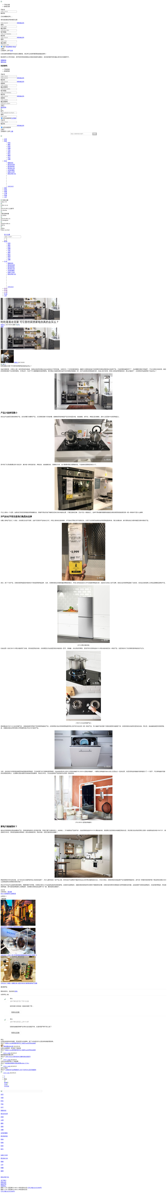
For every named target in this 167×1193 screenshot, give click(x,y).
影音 (9, 146)
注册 (11, 131)
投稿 (5, 195)
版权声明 (3, 1184)
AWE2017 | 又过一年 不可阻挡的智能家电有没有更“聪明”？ (19, 955)
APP (5, 197)
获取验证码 (20, 23)
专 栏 (5, 261)
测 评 (5, 288)
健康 (9, 155)
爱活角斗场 (11, 168)
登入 (5, 234)
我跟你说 (10, 163)
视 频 (5, 290)
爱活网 (10, 892)
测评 (5, 188)
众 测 (5, 292)
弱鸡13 (3, 324)
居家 (9, 152)
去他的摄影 (11, 170)
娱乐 (9, 153)
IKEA (2, 893)
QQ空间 (6, 1086)
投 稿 (5, 294)
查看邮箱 (3, 60)
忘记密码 (13, 118)
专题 (2, 1097)
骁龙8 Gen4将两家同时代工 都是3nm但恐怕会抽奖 (20, 1043)
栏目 (5, 161)
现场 (5, 190)
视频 (5, 191)
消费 (9, 159)
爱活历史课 (11, 164)
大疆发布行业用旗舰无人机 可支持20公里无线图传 (20, 1070)
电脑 (9, 148)
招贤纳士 (3, 1186)
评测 (2, 1117)
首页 (5, 139)
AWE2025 (11, 186)
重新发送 (3, 62)
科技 (9, 142)
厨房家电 (7, 893)
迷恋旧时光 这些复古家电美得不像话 (12, 927)
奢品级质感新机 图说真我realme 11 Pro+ (17, 1063)
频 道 (5, 241)
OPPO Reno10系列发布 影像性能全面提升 (18, 1056)
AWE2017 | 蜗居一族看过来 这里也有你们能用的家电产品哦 (19, 983)
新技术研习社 (12, 173)
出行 (9, 157)
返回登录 (3, 107)
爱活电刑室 (11, 166)
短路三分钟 (11, 172)
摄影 (9, 144)
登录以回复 (15, 1012)
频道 (5, 141)
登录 (11, 50)
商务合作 (3, 1182)
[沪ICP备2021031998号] (35, 1187)
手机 (9, 150)
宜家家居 (13, 893)
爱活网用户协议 (11, 46)
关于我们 (3, 1180)
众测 (5, 193)
